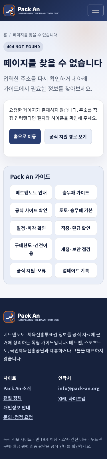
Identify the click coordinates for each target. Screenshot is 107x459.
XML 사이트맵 (72, 398)
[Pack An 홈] (31, 10)
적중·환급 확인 (75, 227)
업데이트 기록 (75, 270)
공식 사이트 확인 (31, 210)
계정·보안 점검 (75, 249)
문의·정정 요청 (18, 416)
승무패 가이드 (75, 192)
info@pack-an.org (79, 388)
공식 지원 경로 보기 (68, 136)
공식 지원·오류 (31, 270)
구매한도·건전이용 (31, 249)
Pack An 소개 (17, 388)
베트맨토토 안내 (31, 192)
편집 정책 (12, 397)
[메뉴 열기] (96, 10)
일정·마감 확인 (31, 227)
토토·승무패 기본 (76, 210)
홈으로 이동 (25, 136)
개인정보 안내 (16, 407)
